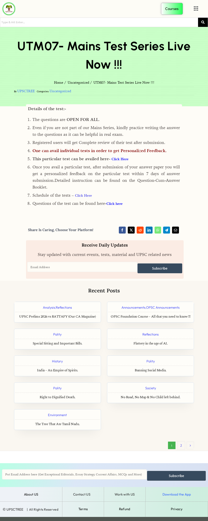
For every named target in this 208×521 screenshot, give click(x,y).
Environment (57, 415)
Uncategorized (60, 91)
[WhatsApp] (158, 230)
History (57, 361)
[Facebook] (122, 230)
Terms (83, 509)
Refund (124, 509)
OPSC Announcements (163, 307)
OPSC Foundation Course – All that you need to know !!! (150, 316)
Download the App (176, 494)
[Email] (175, 230)
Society (150, 388)
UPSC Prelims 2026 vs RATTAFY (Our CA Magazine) (57, 316)
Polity (57, 334)
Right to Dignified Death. (57, 397)
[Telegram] (166, 230)
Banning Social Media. (150, 370)
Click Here (120, 159)
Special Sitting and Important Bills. (57, 343)
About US (31, 494)
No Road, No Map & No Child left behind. (150, 397)
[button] (196, 8)
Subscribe (159, 268)
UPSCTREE (26, 91)
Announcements (133, 307)
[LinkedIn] (149, 230)
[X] (131, 230)
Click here (114, 204)
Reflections (64, 307)
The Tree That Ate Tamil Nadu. (57, 424)
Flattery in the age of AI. (150, 343)
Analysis (49, 307)
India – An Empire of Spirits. (57, 370)
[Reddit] (140, 230)
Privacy (176, 509)
